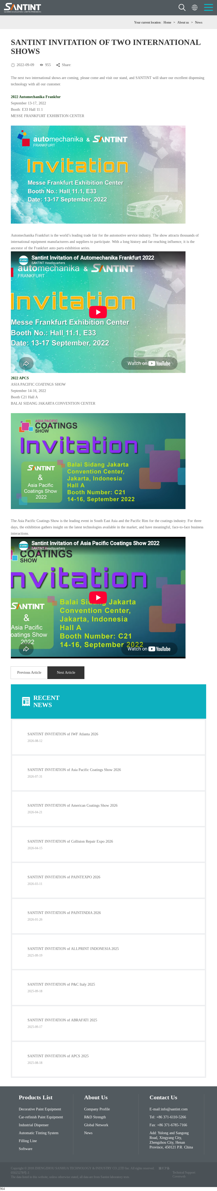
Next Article (66, 673)
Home (167, 22)
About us (183, 22)
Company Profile (97, 1109)
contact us (163, 1097)
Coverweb (179, 1176)
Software (25, 1149)
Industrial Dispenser (34, 1125)
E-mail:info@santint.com (169, 1109)
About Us (96, 1097)
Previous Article (29, 673)
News (198, 22)
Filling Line (28, 1141)
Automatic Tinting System (38, 1133)
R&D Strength (95, 1117)
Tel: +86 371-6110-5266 (168, 1117)
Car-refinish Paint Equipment (41, 1117)
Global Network (96, 1125)
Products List (35, 1097)
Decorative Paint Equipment (40, 1109)
